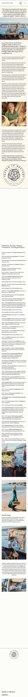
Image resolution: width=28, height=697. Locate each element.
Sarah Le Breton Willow (7, 3)
